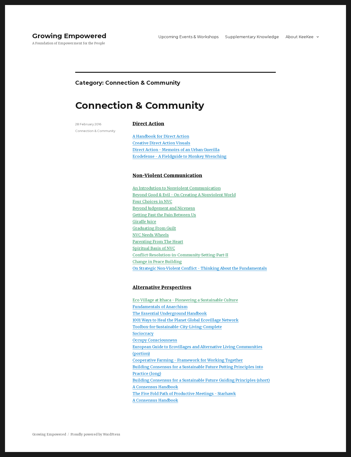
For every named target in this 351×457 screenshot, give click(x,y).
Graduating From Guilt (154, 228)
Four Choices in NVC (152, 201)
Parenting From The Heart (158, 241)
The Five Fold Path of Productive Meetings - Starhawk (184, 393)
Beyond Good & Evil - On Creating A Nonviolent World (184, 194)
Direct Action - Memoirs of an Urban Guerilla (176, 149)
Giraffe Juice (144, 221)
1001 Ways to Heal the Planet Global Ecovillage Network (186, 320)
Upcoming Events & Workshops (188, 37)
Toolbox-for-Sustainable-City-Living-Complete (177, 326)
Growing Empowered (69, 36)
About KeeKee (300, 37)
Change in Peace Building (157, 261)
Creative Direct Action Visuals (161, 143)
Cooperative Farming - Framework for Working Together (188, 360)
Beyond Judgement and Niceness (164, 208)
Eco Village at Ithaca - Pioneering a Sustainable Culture (185, 300)
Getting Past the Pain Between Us (164, 214)
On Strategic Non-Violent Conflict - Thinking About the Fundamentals (200, 268)
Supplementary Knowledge (252, 37)
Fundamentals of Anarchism (160, 306)
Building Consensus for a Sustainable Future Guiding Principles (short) (201, 380)
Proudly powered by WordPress (95, 434)
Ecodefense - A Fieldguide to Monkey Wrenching (179, 156)
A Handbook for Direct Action (161, 136)
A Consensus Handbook (155, 386)
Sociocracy (143, 333)
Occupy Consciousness (155, 340)
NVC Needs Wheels (151, 234)
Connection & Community (139, 105)
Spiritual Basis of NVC (154, 248)
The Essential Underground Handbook (170, 313)
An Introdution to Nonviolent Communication (177, 188)
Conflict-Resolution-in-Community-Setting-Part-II (180, 254)
